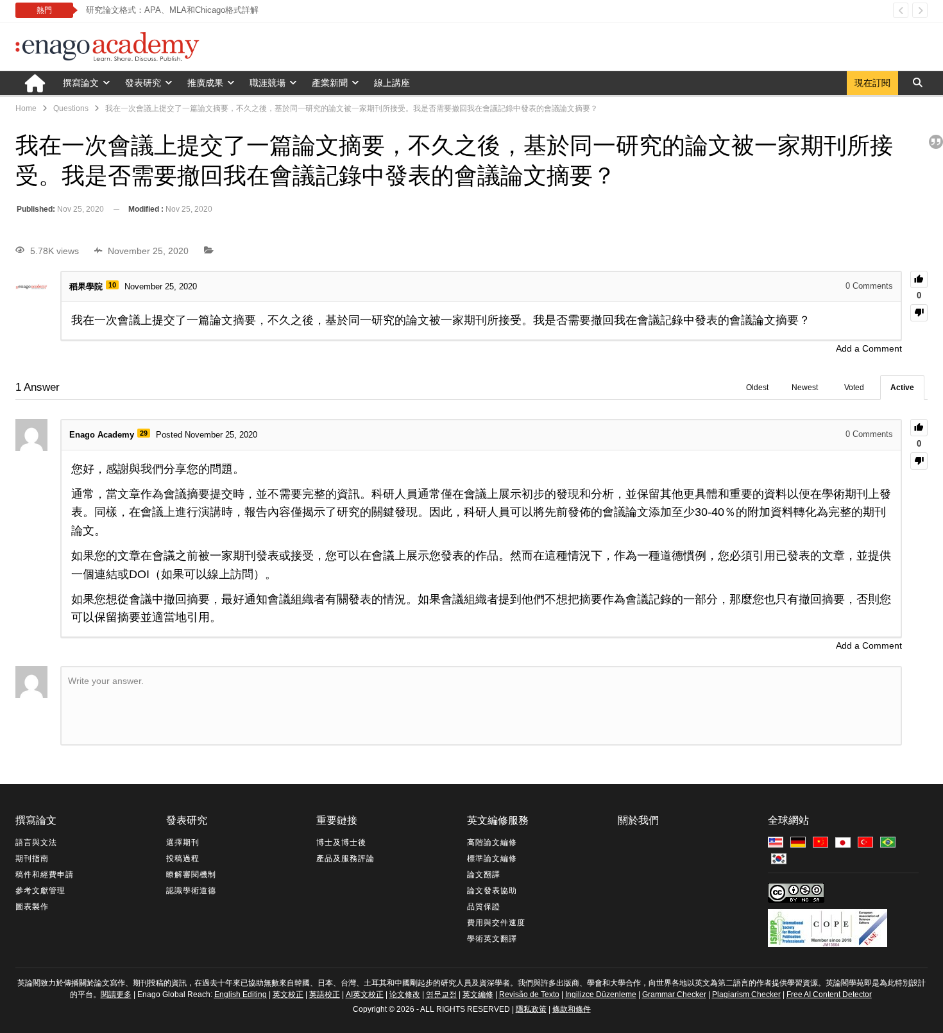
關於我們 (638, 820)
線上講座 (392, 83)
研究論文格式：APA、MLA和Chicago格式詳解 (172, 10)
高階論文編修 (492, 842)
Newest (805, 387)
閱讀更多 (116, 994)
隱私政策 (531, 1009)
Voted (854, 387)
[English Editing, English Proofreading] (777, 843)
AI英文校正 (365, 994)
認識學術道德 (191, 890)
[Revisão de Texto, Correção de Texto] (889, 843)
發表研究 (143, 83)
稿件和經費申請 (44, 874)
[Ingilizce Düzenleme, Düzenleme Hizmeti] (867, 843)
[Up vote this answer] (919, 427)
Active (902, 387)
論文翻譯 (483, 874)
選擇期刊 (183, 842)
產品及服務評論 (345, 858)
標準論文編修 (492, 858)
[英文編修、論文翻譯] (844, 843)
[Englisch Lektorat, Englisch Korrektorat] (800, 843)
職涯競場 (267, 83)
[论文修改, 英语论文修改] (822, 843)
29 (144, 433)
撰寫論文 (81, 83)
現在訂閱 (872, 83)
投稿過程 (183, 858)
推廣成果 (205, 83)
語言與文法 (36, 842)
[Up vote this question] (919, 279)
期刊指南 (32, 858)
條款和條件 (571, 1009)
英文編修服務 (498, 820)
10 (112, 285)
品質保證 (483, 906)
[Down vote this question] (919, 312)
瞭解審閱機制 (191, 874)
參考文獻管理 (40, 890)
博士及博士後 (341, 842)
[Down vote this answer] (919, 461)
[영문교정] (780, 859)
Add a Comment (869, 348)
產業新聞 (330, 83)
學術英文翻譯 (492, 938)
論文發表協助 (492, 890)
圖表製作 (32, 906)
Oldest (757, 387)
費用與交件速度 (496, 922)
